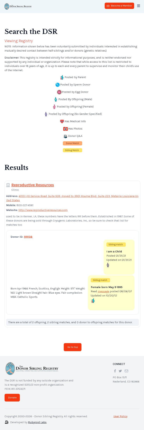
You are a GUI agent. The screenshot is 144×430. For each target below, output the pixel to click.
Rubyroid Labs (37, 419)
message (103, 288)
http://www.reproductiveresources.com (43, 207)
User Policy (120, 413)
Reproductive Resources (32, 182)
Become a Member (121, 5)
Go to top (72, 344)
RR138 (28, 234)
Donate (12, 394)
